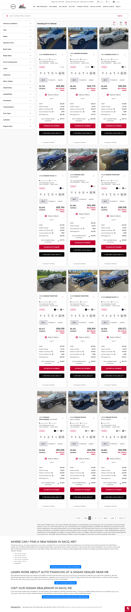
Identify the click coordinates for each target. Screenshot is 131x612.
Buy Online (63, 6)
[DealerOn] (16, 607)
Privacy (74, 607)
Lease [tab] (60, 80)
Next (106, 518)
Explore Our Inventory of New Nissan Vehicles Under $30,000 (65, 597)
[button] (64, 38)
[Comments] (60, 73)
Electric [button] (72, 6)
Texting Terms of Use (82, 607)
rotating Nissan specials (29, 579)
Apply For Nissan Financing (65, 583)
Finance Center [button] (82, 6)
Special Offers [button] (95, 6)
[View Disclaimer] (56, 73)
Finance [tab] (51, 80)
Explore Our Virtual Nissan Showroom (65, 567)
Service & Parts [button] (108, 6)
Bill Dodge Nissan (17, 545)
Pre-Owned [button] (53, 6)
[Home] (34, 6)
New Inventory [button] (42, 6)
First (78, 518)
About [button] (118, 6)
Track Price (53, 95)
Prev (85, 518)
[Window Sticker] (63, 73)
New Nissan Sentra (20, 561)
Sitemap (90, 607)
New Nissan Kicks (20, 555)
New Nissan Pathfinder (21, 559)
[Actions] (62, 54)
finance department (71, 575)
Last (113, 518)
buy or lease (70, 577)
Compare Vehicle (48, 142)
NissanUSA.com (97, 607)
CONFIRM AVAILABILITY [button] (52, 133)
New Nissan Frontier (21, 557)
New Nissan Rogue (20, 553)
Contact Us (68, 607)
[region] (51, 112)
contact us (71, 593)
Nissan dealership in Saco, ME (35, 545)
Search (120, 16)
